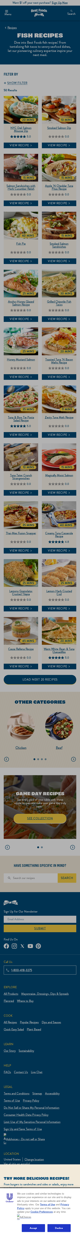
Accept (33, 1228)
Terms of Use (47, 1204)
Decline (59, 1228)
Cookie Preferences (42, 1211)
